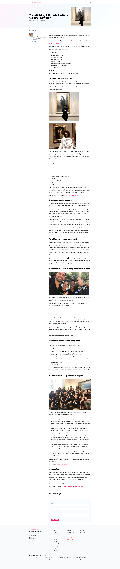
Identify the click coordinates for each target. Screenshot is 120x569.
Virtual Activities (46, 2)
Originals (65, 2)
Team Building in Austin (33, 557)
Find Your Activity (86, 2)
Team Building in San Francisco (81, 557)
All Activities (69, 530)
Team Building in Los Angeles (65, 557)
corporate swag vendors (74, 41)
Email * (52, 507)
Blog (77, 2)
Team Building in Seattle (80, 559)
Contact (55, 539)
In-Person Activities (53, 2)
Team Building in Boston (33, 559)
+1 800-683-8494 (32, 535)
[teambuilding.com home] (35, 2)
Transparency (56, 541)
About (55, 530)
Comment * (53, 512)
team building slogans (67, 486)
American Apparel (55, 419)
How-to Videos (82, 532)
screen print (64, 321)
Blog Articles (82, 530)
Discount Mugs (54, 435)
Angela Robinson (37, 33)
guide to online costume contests (70, 195)
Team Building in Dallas (49, 557)
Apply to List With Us (70, 537)
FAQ (54, 537)
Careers (55, 550)
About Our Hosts (57, 534)
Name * (52, 503)
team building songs (78, 486)
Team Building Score (57, 543)
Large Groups (60, 2)
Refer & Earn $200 (70, 539)
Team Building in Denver (49, 559)
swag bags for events (54, 43)
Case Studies (56, 546)
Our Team (55, 532)
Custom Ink (53, 450)
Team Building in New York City (65, 559)
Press (55, 548)
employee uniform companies (62, 464)
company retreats (72, 40)
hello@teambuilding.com (33, 538)
